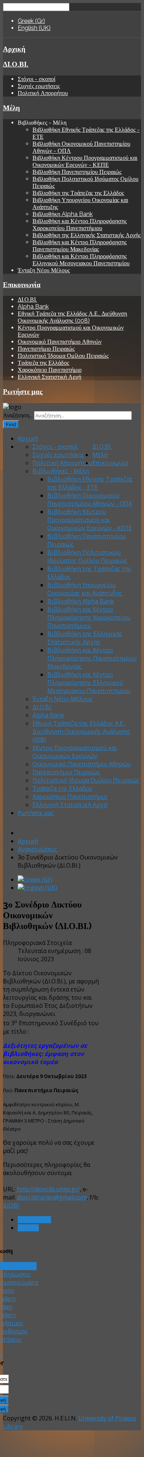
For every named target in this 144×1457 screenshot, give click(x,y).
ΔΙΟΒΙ (11, 1205)
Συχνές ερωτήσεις (39, 86)
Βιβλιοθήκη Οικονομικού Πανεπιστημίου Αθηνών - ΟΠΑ (89, 499)
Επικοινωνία (22, 284)
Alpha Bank (33, 306)
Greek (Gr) (31, 20)
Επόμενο (28, 1227)
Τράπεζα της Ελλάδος (43, 362)
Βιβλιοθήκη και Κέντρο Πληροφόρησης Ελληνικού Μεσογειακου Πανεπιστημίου (81, 260)
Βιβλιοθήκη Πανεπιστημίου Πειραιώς (76, 171)
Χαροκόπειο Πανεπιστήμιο (50, 369)
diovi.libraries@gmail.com (52, 1197)
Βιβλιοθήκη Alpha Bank (62, 214)
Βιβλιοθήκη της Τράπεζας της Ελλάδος (78, 192)
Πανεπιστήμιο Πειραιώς (46, 348)
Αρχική (14, 49)
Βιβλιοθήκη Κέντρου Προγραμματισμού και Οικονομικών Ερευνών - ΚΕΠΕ (84, 161)
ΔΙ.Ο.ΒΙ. (15, 64)
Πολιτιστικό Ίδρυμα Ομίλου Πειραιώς (63, 355)
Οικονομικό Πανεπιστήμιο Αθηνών (60, 341)
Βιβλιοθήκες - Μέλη (60, 471)
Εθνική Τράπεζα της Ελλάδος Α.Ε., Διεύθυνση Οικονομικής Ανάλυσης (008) (72, 317)
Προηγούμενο (34, 1219)
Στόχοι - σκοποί (36, 79)
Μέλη (11, 108)
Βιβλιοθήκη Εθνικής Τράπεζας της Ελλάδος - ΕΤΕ (90, 483)
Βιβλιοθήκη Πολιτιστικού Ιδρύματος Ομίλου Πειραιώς (87, 556)
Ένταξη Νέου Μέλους (44, 270)
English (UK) (34, 27)
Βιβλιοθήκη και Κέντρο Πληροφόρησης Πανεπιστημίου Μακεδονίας (79, 246)
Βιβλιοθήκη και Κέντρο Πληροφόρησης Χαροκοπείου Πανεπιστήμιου (79, 225)
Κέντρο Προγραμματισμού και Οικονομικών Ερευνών (74, 752)
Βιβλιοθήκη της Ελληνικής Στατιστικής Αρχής (86, 235)
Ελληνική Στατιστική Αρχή (49, 376)
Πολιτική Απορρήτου (43, 93)
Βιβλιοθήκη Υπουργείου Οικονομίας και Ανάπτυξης (84, 589)
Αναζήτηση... (17, 415)
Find (11, 424)
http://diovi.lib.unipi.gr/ (48, 1189)
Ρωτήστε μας (22, 391)
